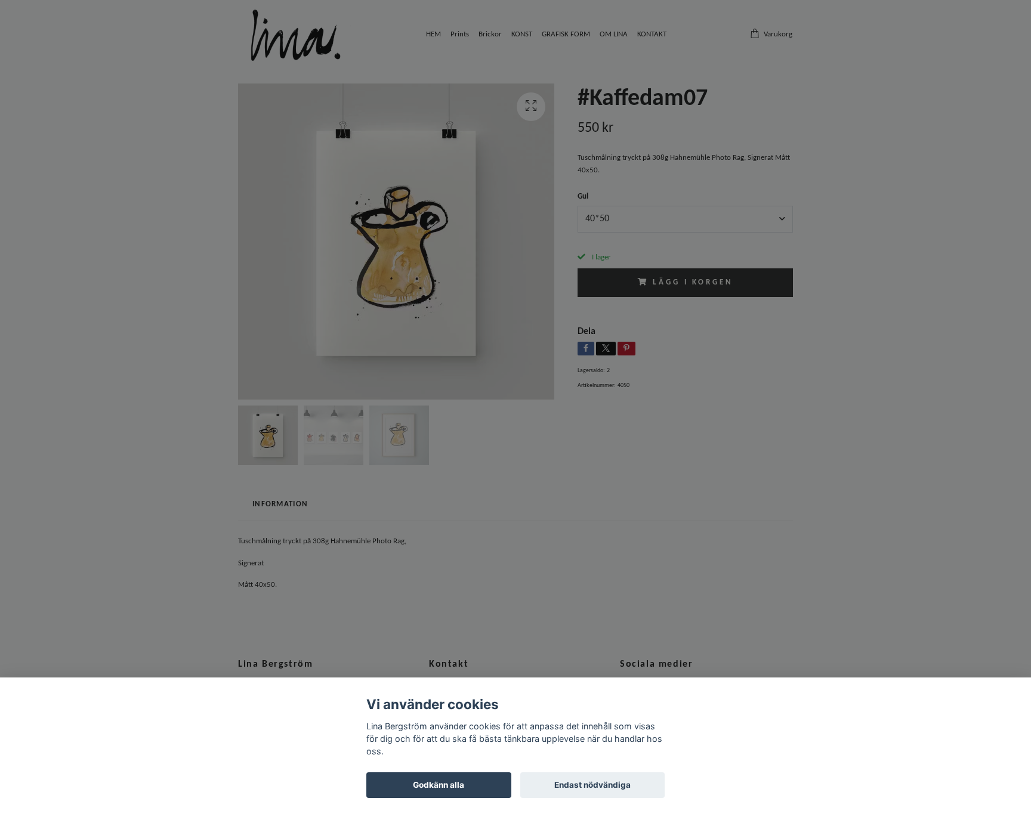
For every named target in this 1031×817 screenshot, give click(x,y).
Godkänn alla (438, 785)
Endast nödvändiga (592, 785)
